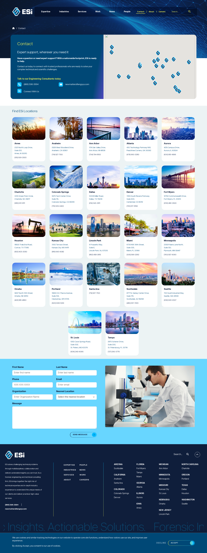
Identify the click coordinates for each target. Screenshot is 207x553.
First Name (18, 367)
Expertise (45, 12)
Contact (140, 12)
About (151, 12)
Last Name (61, 367)
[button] (119, 76)
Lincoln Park (164, 514)
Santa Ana (118, 483)
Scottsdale (118, 469)
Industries (64, 12)
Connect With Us (31, 92)
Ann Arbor (163, 469)
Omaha (162, 504)
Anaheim (118, 479)
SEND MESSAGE (80, 435)
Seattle (185, 504)
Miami (139, 477)
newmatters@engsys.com (77, 84)
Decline (161, 543)
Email (59, 379)
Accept (174, 543)
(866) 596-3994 (31, 84)
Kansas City (164, 489)
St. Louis (162, 493)
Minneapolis (164, 479)
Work (97, 12)
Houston (185, 493)
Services (82, 12)
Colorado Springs (121, 493)
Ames (139, 508)
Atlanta (139, 487)
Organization (19, 391)
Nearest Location (65, 391)
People (127, 12)
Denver (117, 498)
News (112, 12)
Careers (162, 12)
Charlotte (186, 469)
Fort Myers (141, 469)
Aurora (139, 498)
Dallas (184, 489)
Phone (15, 379)
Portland (185, 479)
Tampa (139, 473)
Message (17, 403)
